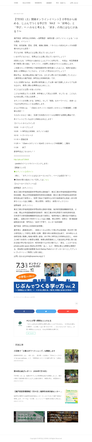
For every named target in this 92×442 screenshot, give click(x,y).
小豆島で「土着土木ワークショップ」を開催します (34, 351)
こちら (46, 179)
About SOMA (26, 3)
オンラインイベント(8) (20, 297)
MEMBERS (38, 3)
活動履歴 (49, 3)
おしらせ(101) (31, 297)
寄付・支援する (61, 3)
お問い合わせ (74, 3)
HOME (16, 3)
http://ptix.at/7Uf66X (21, 159)
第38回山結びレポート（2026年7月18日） (31, 371)
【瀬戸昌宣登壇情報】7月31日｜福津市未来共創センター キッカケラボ (42, 391)
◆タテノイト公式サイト (24, 171)
